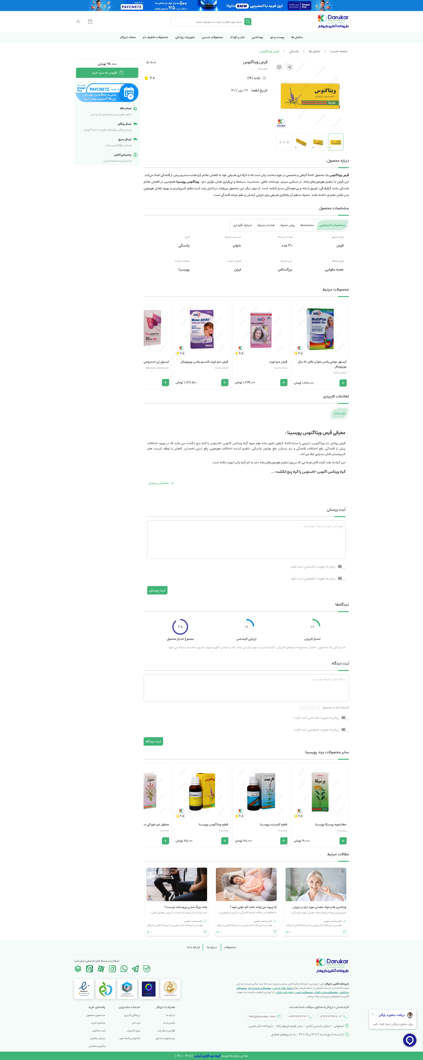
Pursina (262, 69)
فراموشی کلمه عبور (130, 1038)
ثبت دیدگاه (153, 741)
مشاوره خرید (98, 1023)
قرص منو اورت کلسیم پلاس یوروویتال (204, 361)
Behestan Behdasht (157, 368)
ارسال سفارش (97, 1038)
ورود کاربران (133, 1030)
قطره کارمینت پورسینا (273, 824)
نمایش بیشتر (159, 483)
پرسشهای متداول (165, 1038)
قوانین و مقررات (166, 1030)
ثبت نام (136, 1023)
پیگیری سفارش (97, 1046)
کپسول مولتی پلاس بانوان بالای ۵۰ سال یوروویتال (322, 364)
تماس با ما (169, 1023)
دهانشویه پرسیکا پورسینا (331, 824)
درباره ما (212, 947)
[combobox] (208, 21)
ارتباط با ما (193, 947)
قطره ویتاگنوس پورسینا (213, 824)
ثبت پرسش (157, 590)
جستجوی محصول (95, 1015)
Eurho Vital (340, 373)
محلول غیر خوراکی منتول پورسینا (148, 824)
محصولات (230, 947)
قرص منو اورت (278, 361)
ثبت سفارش (98, 1030)
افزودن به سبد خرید (104, 72)
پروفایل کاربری (132, 1015)
